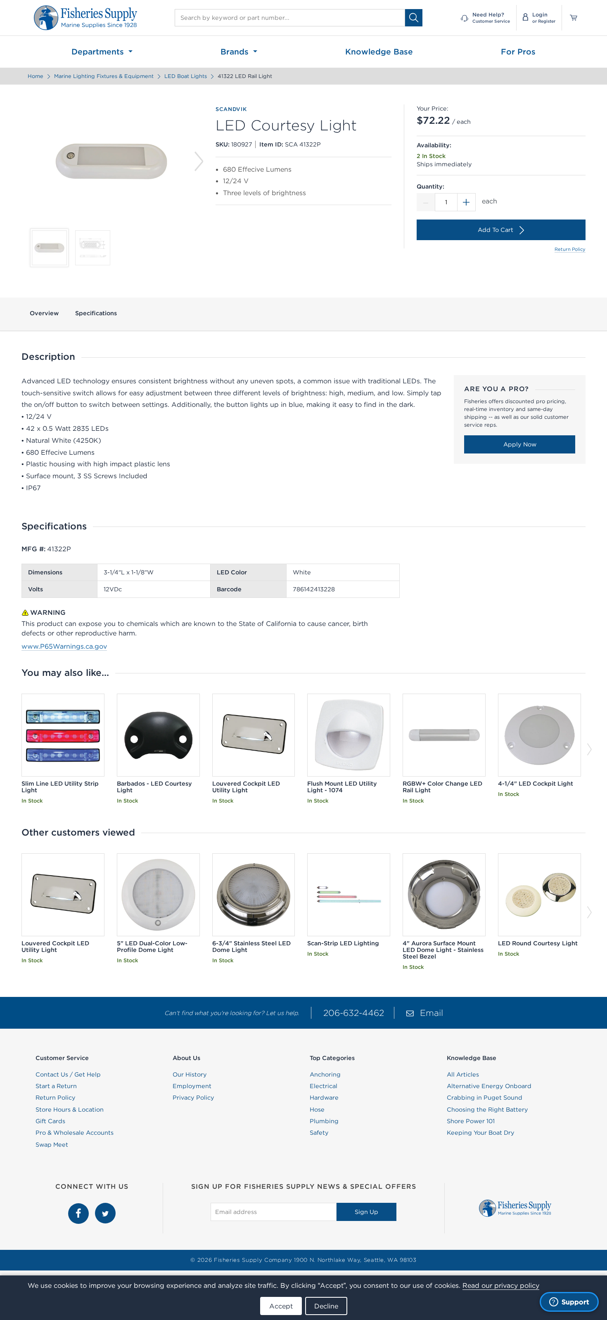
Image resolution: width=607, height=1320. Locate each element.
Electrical (323, 1086)
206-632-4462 (353, 1012)
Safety (319, 1132)
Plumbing (324, 1121)
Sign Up (366, 1212)
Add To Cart (495, 230)
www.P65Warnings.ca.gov (64, 646)
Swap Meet (52, 1144)
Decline (326, 1306)
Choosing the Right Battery (487, 1109)
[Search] (413, 17)
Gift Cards (50, 1121)
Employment (192, 1086)
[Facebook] (79, 1207)
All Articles (463, 1074)
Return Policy (570, 249)
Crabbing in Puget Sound (484, 1097)
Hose (317, 1109)
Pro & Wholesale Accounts (75, 1132)
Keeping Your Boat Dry (481, 1132)
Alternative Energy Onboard (489, 1086)
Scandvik (231, 109)
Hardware (324, 1097)
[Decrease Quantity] (426, 202)
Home (35, 76)
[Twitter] (105, 1207)
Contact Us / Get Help (68, 1074)
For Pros (518, 52)
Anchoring (325, 1074)
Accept (281, 1306)
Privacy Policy (193, 1097)
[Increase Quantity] (467, 202)
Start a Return (56, 1086)
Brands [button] (236, 52)
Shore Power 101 (471, 1121)
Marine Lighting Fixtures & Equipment (104, 76)
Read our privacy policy (500, 1285)
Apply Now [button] (519, 444)
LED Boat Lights (185, 76)
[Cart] (570, 18)
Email (431, 1012)
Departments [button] (98, 52)
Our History (190, 1074)
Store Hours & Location (70, 1109)
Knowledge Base (379, 52)
